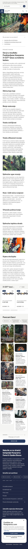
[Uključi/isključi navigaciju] (26, 11)
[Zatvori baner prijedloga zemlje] (26, 2)
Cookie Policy (6, 530)
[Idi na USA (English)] (24, 6)
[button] (12, 291)
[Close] (23, 520)
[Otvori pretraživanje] (23, 11)
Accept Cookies (14, 533)
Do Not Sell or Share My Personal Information (14, 537)
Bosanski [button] (6, 11)
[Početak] (2, 11)
